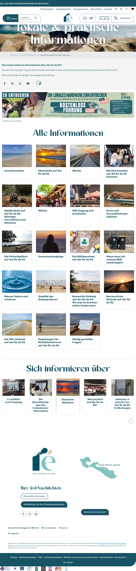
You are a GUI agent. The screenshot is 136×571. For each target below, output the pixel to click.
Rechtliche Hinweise (27, 557)
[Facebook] (23, 514)
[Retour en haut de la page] (131, 421)
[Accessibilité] (121, 9)
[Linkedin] (36, 514)
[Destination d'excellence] (15, 568)
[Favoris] (126, 9)
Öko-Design (68, 562)
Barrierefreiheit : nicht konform (113, 557)
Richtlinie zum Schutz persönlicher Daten (81, 557)
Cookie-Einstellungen (53, 557)
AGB (40, 557)
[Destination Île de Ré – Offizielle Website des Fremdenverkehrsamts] (68, 18)
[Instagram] (29, 514)
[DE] (133, 9)
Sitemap (13, 557)
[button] (133, 9)
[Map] (116, 9)
